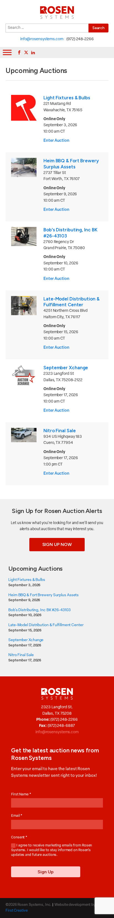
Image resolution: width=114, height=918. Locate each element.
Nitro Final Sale (59, 430)
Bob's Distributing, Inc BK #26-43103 (39, 610)
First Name (21, 794)
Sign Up (46, 871)
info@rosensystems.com (41, 39)
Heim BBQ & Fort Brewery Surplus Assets (71, 164)
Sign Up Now (57, 544)
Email (16, 816)
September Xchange (65, 367)
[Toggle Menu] (7, 52)
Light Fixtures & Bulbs (66, 97)
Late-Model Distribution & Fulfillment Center (71, 302)
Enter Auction (56, 141)
